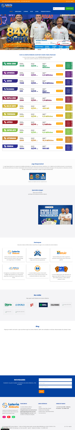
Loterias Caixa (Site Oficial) (45, 408)
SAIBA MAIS (59, 139)
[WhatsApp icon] (66, 1)
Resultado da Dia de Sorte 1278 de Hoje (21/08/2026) (10, 345)
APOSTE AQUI (70, 8)
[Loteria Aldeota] (6, 6)
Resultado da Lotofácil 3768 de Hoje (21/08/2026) (28, 345)
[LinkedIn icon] (71, 1)
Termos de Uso (42, 413)
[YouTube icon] (70, 1)
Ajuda (40, 407)
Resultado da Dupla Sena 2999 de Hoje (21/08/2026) (9, 362)
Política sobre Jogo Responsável (46, 411)
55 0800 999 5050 (26, 1)
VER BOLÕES (59, 65)
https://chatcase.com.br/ (29, 411)
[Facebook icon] (67, 1)
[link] (37, 178)
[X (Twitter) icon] (67, 426)
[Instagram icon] (72, 1)
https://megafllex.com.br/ (26, 413)
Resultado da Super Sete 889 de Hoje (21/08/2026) (44, 345)
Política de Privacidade (44, 410)
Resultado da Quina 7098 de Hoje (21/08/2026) (62, 345)
